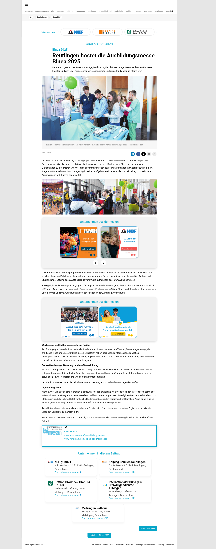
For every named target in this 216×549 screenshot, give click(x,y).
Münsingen (170, 11)
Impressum (170, 545)
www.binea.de (71, 431)
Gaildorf (129, 11)
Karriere (105, 545)
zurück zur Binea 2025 (99, 535)
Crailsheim (118, 11)
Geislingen (92, 11)
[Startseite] (31, 17)
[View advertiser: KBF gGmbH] (75, 32)
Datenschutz (119, 545)
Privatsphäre (96, 545)
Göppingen (80, 11)
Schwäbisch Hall (105, 11)
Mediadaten (130, 545)
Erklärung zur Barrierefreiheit (145, 545)
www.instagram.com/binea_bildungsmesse (85, 439)
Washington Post (42, 11)
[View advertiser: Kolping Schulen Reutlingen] (107, 32)
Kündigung (160, 545)
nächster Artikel (148, 528)
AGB (111, 545)
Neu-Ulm (60, 11)
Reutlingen (159, 11)
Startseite (29, 11)
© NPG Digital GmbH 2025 (34, 545)
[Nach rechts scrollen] (172, 11)
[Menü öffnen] (26, 5)
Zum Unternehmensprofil (67, 472)
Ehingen (138, 11)
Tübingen (70, 11)
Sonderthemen (42, 17)
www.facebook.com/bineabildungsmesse (84, 435)
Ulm (52, 11)
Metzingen (148, 11)
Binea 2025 (60, 49)
